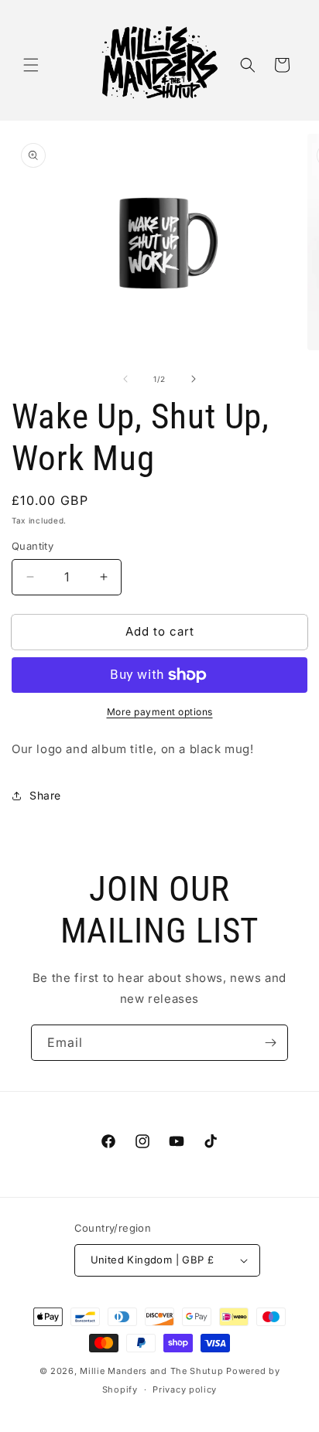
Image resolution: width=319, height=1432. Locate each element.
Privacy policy (185, 1389)
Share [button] (45, 795)
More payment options (160, 712)
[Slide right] (194, 379)
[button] (31, 65)
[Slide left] (125, 379)
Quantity (32, 546)
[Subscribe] (270, 1043)
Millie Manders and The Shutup (151, 1371)
